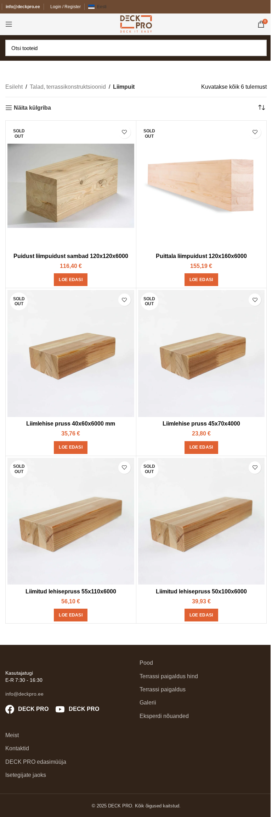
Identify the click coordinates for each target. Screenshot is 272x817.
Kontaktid (17, 748)
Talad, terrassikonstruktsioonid (68, 87)
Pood (146, 663)
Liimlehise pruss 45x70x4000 (201, 424)
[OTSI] (259, 48)
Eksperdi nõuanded (164, 716)
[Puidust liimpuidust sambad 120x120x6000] (70, 186)
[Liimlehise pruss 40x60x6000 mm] (70, 353)
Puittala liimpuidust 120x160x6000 (201, 256)
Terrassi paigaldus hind (169, 676)
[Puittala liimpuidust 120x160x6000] (201, 186)
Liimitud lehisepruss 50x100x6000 (201, 591)
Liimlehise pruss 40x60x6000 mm (70, 424)
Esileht (14, 87)
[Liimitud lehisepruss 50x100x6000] (201, 521)
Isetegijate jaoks (25, 775)
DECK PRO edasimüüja (35, 762)
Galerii (148, 703)
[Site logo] (136, 24)
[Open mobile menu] (9, 24)
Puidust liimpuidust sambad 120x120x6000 (70, 256)
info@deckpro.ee (23, 6)
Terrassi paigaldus (163, 689)
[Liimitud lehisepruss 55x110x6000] (70, 521)
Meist (12, 735)
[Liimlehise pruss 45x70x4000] (201, 353)
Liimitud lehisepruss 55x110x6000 (71, 591)
